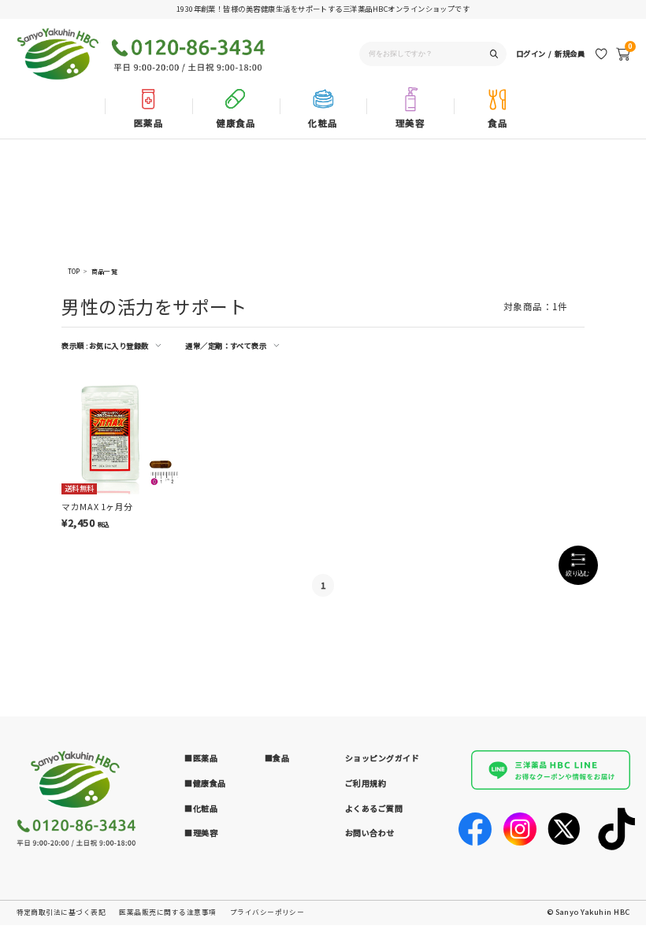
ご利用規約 (366, 783)
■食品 (277, 758)
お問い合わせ (370, 832)
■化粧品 (200, 808)
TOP (74, 271)
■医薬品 (200, 758)
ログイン (531, 53)
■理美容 (200, 832)
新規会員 (570, 53)
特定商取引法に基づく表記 (61, 911)
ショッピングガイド (382, 758)
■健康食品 (205, 783)
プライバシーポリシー (267, 911)
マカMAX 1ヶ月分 (96, 506)
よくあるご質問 (374, 808)
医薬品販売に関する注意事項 (167, 911)
